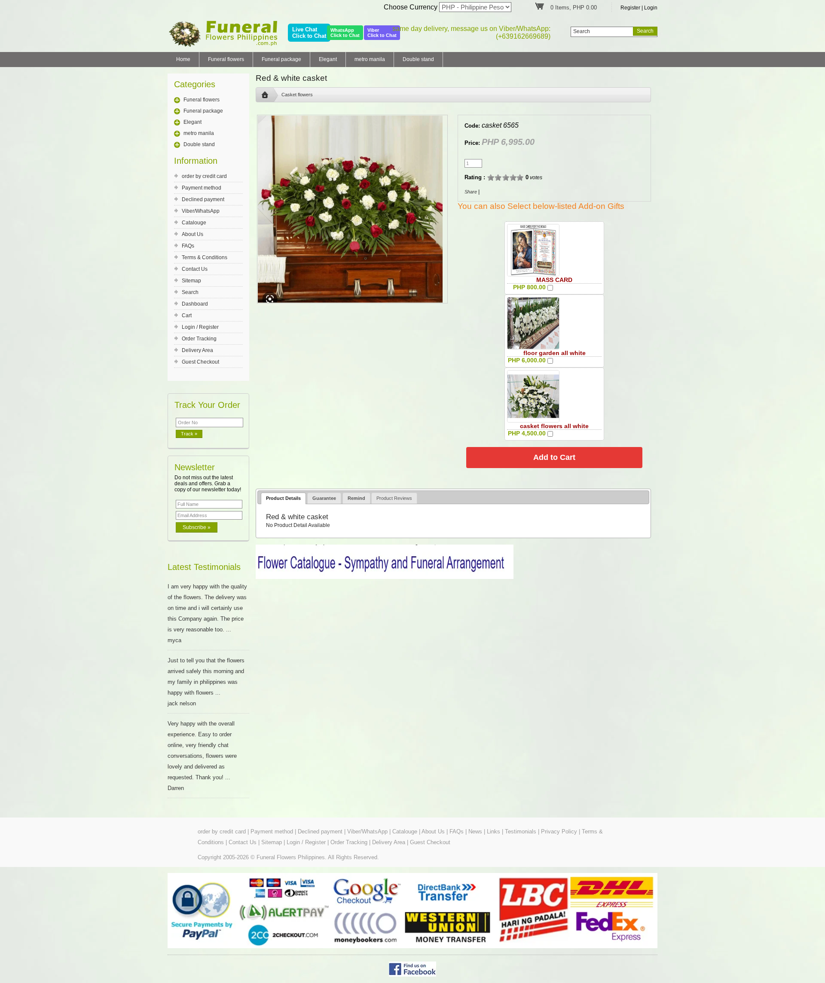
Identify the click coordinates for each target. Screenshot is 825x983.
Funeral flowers (226, 59)
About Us (192, 234)
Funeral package (281, 59)
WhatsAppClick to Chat (345, 33)
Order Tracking (199, 339)
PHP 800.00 (529, 287)
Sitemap (191, 281)
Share (470, 191)
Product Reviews (394, 498)
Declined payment (203, 199)
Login (650, 8)
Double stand (418, 59)
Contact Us (195, 269)
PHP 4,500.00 (527, 433)
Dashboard (195, 304)
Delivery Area (197, 350)
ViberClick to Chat (382, 33)
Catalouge (194, 223)
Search (190, 292)
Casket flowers (297, 94)
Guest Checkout (200, 362)
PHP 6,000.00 (527, 360)
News (475, 831)
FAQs (188, 246)
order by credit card (204, 176)
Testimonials (520, 831)
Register (630, 8)
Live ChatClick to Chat (309, 32)
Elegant (328, 59)
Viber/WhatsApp (201, 211)
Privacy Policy (559, 831)
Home (183, 59)
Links (493, 831)
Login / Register (200, 327)
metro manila (369, 59)
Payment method (201, 188)
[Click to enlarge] (533, 250)
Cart (187, 315)
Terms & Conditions (204, 257)
